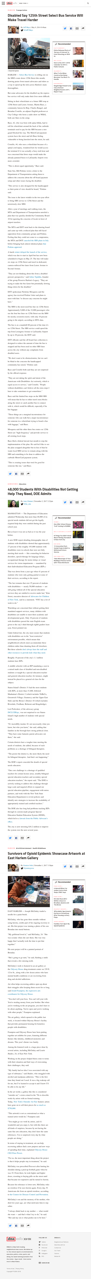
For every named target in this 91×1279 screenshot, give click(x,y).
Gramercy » (58, 71)
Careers (56, 1253)
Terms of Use (10, 1269)
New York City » (59, 556)
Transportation (21, 10)
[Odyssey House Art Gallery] (29, 890)
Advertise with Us (59, 1245)
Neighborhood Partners (61, 1242)
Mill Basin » (58, 60)
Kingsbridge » (59, 83)
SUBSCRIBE (46, 1263)
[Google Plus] (39, 1251)
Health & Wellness (39, 848)
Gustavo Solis (28, 865)
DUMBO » (57, 522)
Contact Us (57, 1248)
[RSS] (39, 1256)
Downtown (13, 484)
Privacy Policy (20, 1269)
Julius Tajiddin (35, 276)
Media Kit (57, 1256)
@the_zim (27, 504)
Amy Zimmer (28, 501)
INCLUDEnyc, (14, 712)
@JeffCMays (28, 30)
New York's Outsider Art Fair (25, 1101)
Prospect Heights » (60, 909)
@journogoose (29, 868)
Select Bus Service (26, 74)
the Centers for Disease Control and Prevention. (29, 1194)
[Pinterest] (39, 1248)
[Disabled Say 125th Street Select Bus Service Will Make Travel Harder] (29, 52)
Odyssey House (17, 969)
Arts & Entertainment (24, 848)
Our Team (57, 1251)
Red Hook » (57, 544)
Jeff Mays (26, 27)
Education (22, 484)
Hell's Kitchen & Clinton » (63, 532)
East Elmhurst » (59, 48)
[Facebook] (39, 1245)
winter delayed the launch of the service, (31, 252)
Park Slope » (58, 886)
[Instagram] (39, 1253)
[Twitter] (40, 1242)
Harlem (11, 10)
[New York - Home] (12, 3)
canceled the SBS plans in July (36, 240)
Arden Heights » (59, 921)
